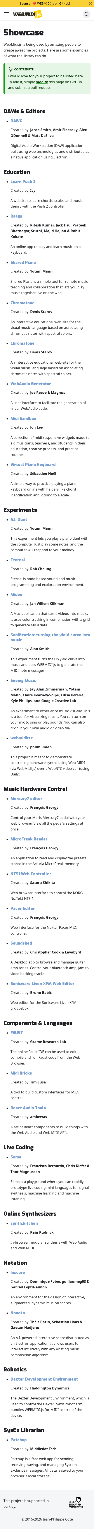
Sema (15, 1157)
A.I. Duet (18, 519)
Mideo (16, 594)
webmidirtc (21, 738)
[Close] (90, 3)
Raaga (16, 216)
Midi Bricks (21, 1073)
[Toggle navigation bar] (6, 14)
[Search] (87, 14)
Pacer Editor (22, 908)
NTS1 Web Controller (30, 874)
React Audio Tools (28, 1108)
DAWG (16, 121)
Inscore (17, 1272)
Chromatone (22, 303)
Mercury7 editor (26, 798)
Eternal (17, 560)
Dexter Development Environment (44, 1379)
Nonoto (17, 1313)
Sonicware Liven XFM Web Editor (42, 983)
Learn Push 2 (23, 181)
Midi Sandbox (23, 418)
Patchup (18, 1439)
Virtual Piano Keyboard (33, 464)
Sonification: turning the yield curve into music (50, 637)
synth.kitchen (24, 1223)
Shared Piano (23, 262)
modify (42, 82)
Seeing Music (23, 680)
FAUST (16, 1032)
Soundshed (21, 943)
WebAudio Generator (30, 383)
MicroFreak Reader (28, 839)
